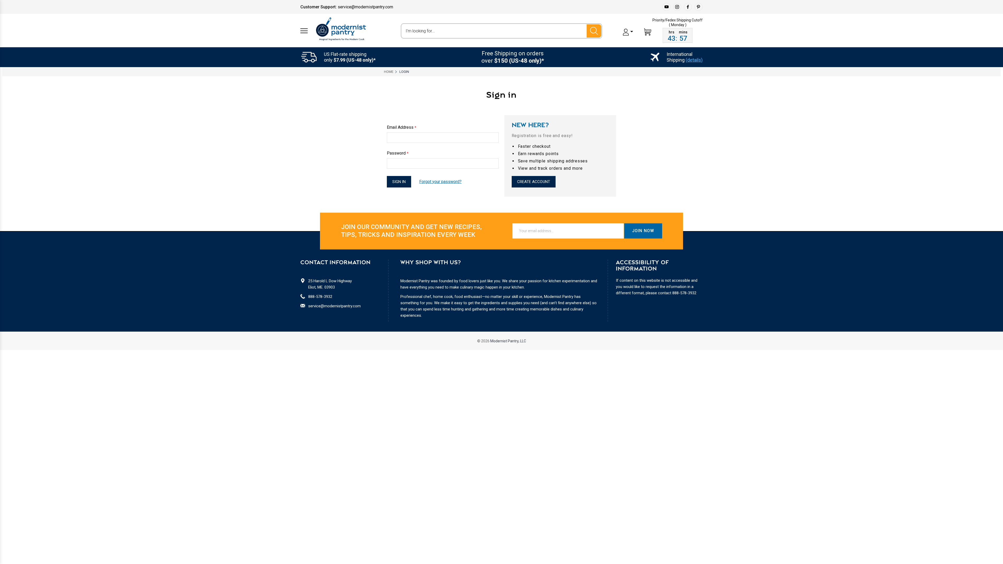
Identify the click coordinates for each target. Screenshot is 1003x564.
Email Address (401, 127)
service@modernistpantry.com (334, 306)
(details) (694, 60)
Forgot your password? (440, 181)
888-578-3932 (320, 296)
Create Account (533, 181)
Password (398, 153)
